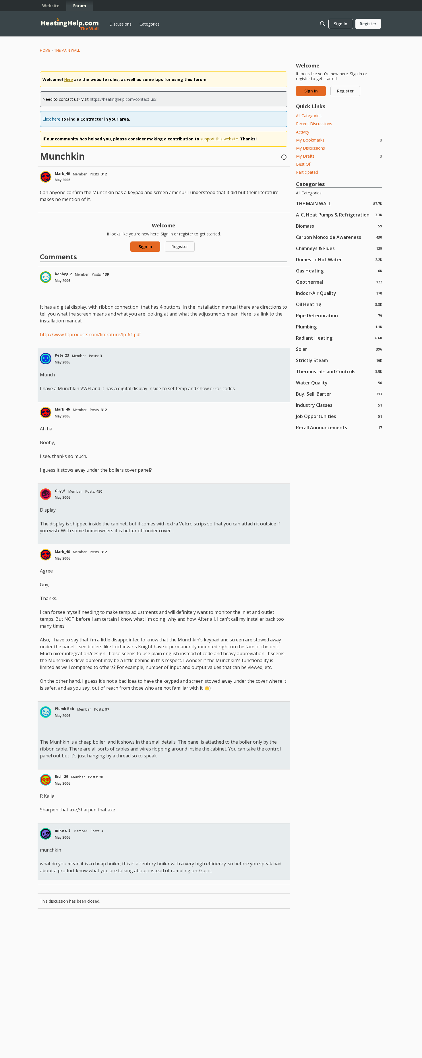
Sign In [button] (145, 246)
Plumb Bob (64, 708)
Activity (302, 132)
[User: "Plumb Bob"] (45, 712)
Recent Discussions (314, 123)
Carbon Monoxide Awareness (339, 237)
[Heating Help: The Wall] (69, 24)
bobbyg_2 (63, 274)
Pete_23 (62, 355)
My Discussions (310, 148)
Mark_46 (62, 173)
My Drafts (339, 156)
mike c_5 (62, 830)
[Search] (323, 24)
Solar (339, 349)
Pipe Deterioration (339, 315)
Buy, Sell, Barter (339, 394)
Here (68, 79)
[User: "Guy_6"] (45, 494)
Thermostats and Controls (339, 371)
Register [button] (179, 246)
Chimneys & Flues (339, 248)
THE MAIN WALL (339, 203)
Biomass (339, 226)
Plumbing (339, 327)
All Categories (309, 115)
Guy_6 (60, 490)
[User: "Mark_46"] (45, 177)
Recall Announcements (339, 427)
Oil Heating (339, 304)
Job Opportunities (339, 416)
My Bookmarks (339, 140)
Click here (51, 119)
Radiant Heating (339, 338)
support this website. (219, 139)
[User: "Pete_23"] (45, 358)
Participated (307, 172)
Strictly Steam (339, 360)
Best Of (303, 164)
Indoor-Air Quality (339, 293)
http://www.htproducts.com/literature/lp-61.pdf (90, 334)
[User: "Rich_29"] (45, 780)
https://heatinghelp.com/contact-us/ (123, 99)
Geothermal (339, 282)
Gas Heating (339, 271)
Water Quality (339, 383)
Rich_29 (61, 776)
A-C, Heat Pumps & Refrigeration (339, 215)
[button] (283, 157)
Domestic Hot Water (339, 259)
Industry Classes (339, 405)
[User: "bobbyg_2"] (45, 277)
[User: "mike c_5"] (45, 834)
